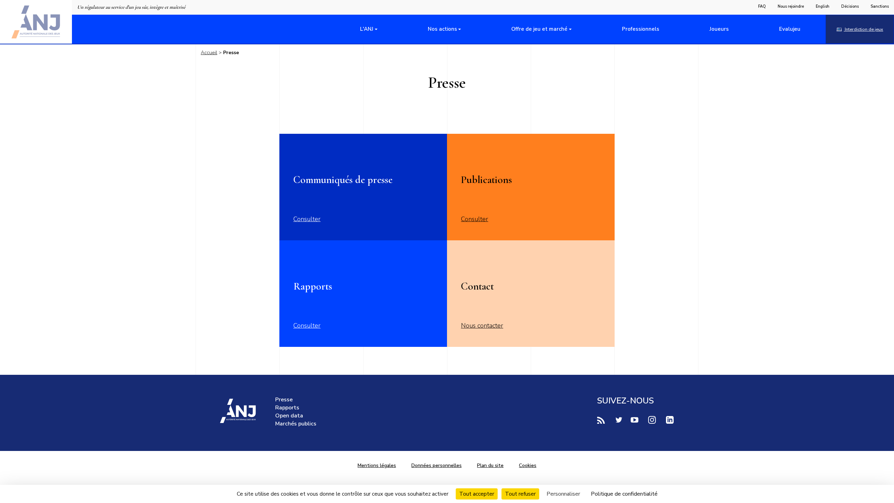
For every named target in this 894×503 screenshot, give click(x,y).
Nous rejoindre (791, 6)
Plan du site (490, 465)
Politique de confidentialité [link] (624, 494)
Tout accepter (476, 494)
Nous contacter (482, 325)
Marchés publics (295, 424)
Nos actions (442, 28)
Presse (284, 399)
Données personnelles (436, 465)
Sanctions (880, 6)
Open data (289, 416)
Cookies (527, 465)
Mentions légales (377, 465)
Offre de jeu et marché (539, 28)
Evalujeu (789, 28)
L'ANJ (366, 28)
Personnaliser (563, 494)
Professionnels (640, 28)
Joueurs (719, 28)
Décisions (850, 6)
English (822, 6)
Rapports (287, 407)
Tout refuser (520, 494)
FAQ (762, 6)
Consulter (307, 219)
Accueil (209, 52)
